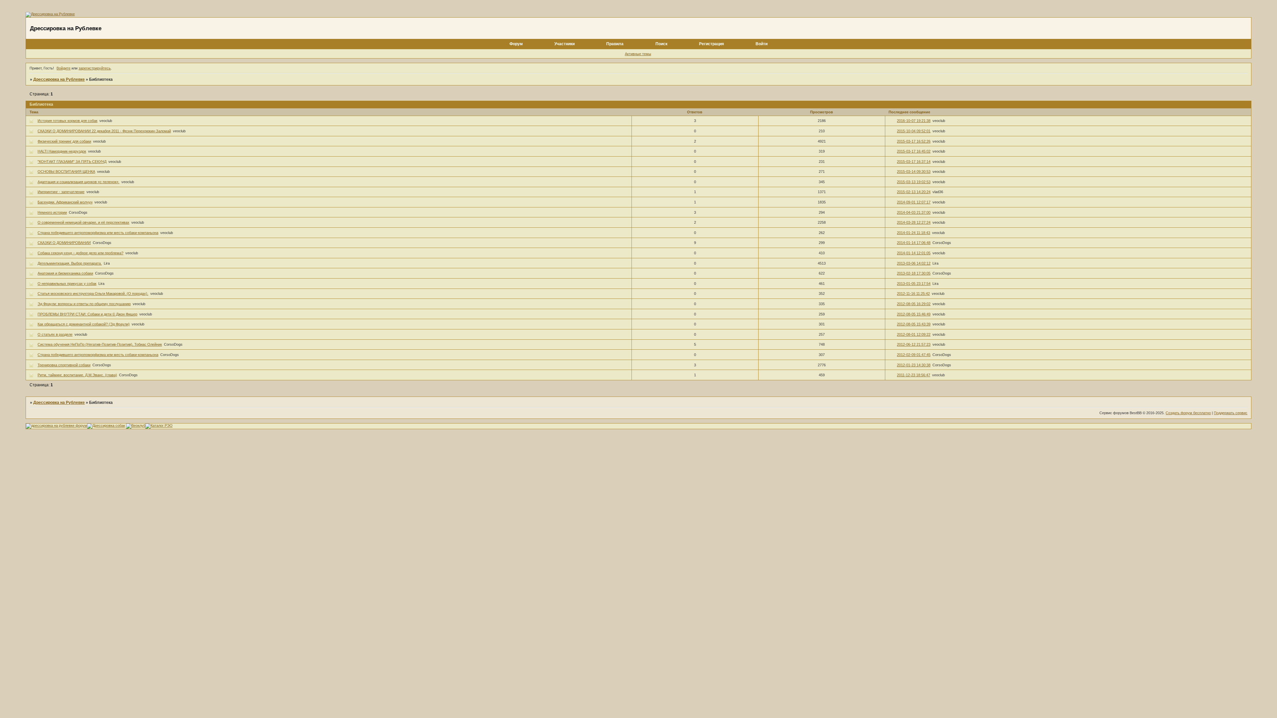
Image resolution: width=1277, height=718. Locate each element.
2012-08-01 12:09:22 (913, 334)
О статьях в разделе (55, 334)
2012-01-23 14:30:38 (913, 365)
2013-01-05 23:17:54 (913, 284)
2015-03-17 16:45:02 (913, 151)
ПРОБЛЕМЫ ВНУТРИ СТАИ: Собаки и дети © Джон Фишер (87, 314)
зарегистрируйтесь (94, 68)
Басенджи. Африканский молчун (65, 202)
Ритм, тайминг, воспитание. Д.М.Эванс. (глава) (77, 375)
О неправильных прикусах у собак (67, 284)
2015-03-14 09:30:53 (913, 172)
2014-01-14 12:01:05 (913, 253)
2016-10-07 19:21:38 (913, 121)
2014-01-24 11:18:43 (913, 233)
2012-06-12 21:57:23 (913, 344)
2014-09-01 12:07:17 (913, 202)
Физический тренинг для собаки (64, 141)
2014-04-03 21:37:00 (913, 212)
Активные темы (638, 54)
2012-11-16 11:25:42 (913, 294)
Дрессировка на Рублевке (59, 79)
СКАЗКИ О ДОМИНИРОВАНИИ (64, 243)
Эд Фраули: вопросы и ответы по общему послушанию (84, 304)
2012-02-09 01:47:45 (913, 355)
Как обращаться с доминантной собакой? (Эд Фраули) (84, 324)
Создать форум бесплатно (1188, 413)
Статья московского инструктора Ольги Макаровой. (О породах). (93, 294)
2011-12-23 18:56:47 (913, 375)
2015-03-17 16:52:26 (913, 141)
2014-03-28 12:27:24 (913, 222)
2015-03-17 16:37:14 (913, 162)
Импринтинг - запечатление (61, 192)
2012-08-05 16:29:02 (913, 304)
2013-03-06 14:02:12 (913, 263)
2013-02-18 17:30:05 (913, 273)
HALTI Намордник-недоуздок (62, 151)
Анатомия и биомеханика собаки (65, 273)
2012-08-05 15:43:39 (913, 324)
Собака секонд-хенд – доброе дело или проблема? (80, 253)
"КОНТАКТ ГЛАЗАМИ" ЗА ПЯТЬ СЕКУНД (72, 162)
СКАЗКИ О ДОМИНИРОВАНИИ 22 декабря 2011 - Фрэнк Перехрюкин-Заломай (104, 131)
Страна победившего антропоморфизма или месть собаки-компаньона (98, 233)
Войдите (64, 68)
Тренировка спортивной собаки (64, 365)
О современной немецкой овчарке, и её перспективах (83, 222)
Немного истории (52, 212)
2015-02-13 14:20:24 (913, 192)
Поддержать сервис (1230, 413)
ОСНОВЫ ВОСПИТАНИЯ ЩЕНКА (66, 172)
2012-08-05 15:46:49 (913, 314)
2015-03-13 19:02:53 (913, 182)
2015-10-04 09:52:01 (913, 131)
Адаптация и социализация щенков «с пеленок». (78, 182)
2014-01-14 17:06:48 (913, 243)
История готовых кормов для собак (67, 121)
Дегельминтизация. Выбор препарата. (70, 263)
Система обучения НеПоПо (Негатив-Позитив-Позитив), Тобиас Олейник (100, 344)
